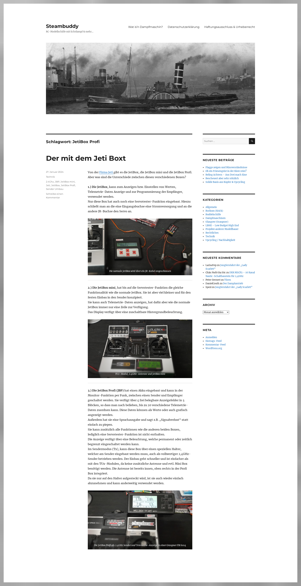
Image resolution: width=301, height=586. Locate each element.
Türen (227, 279)
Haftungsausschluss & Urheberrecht (229, 27)
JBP (57, 181)
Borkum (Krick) (214, 210)
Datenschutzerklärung (183, 27)
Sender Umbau (54, 189)
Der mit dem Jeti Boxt (86, 158)
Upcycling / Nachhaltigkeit (220, 240)
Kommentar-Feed (216, 344)
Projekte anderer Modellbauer (222, 229)
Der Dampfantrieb (233, 283)
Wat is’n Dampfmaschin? (145, 27)
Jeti (48, 185)
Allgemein (211, 207)
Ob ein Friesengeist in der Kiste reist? (226, 171)
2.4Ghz (50, 181)
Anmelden (211, 337)
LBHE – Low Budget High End (222, 225)
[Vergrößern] (188, 223)
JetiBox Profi (68, 185)
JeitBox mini (67, 181)
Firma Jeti (106, 172)
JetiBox (55, 185)
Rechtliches (212, 232)
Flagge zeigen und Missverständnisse (226, 167)
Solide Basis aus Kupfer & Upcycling (225, 182)
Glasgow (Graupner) (217, 221)
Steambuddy (62, 26)
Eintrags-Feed (214, 341)
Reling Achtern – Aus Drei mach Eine (226, 174)
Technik (50, 176)
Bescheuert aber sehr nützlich (222, 178)
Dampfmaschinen (216, 218)
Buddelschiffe (213, 214)
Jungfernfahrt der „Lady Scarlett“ (233, 287)
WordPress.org (214, 348)
